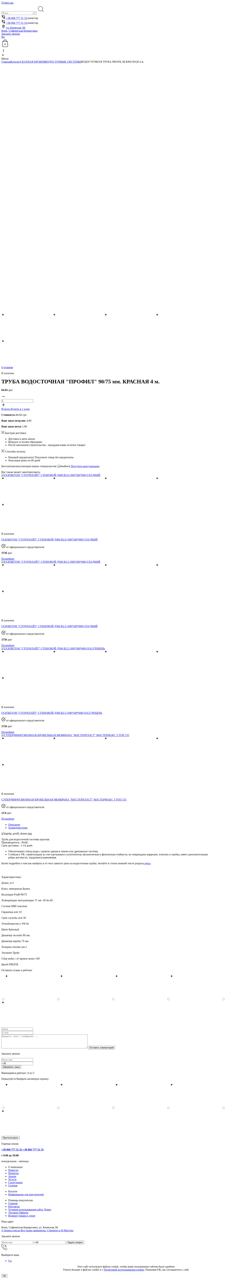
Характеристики (18, 827)
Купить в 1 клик (20, 409)
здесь (147, 863)
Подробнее (7, 558)
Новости (13, 1170)
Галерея (12, 1185)
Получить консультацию (85, 466)
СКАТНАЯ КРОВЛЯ (32, 61)
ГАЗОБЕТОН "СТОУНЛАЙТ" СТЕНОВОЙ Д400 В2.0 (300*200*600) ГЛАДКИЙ (49, 539)
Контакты (14, 1206)
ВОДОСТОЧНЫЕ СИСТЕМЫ (63, 61)
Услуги (12, 1179)
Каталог (15, 61)
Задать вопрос (75, 1242)
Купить (6, 409)
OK (4, 1276)
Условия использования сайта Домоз (29, 1209)
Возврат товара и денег (21, 1215)
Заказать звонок (10, 33)
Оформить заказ (11, 1067)
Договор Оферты (18, 1212)
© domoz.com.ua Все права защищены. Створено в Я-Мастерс (37, 1230)
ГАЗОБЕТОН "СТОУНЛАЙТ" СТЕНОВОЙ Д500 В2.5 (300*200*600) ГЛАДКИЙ (49, 626)
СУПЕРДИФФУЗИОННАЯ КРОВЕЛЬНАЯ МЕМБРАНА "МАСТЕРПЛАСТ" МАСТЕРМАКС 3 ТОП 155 (63, 799)
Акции (12, 1176)
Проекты (13, 1173)
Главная (6, 61)
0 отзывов (7, 367)
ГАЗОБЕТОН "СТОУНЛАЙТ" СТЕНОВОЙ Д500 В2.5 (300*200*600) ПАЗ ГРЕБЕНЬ (51, 712)
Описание (14, 824)
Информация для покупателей (26, 1194)
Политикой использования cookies (124, 1269)
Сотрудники (15, 1182)
